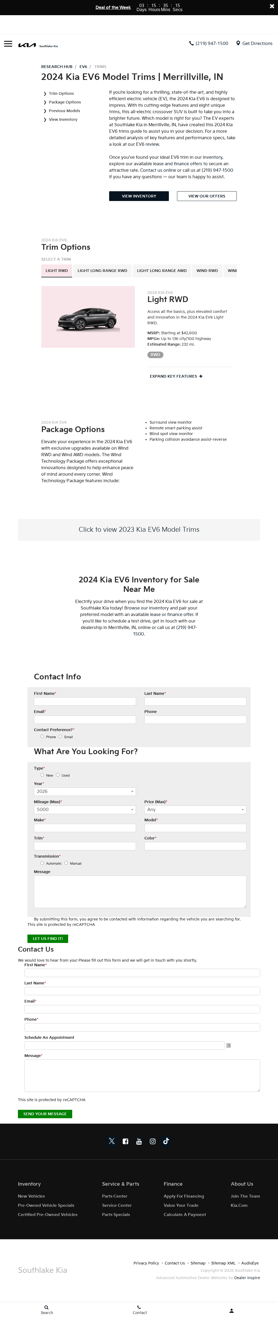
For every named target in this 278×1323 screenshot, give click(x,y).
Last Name (155, 693)
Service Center (117, 1205)
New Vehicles (31, 1196)
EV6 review (147, 144)
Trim (39, 838)
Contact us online (158, 170)
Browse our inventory (146, 608)
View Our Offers (206, 196)
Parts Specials (116, 1214)
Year (39, 784)
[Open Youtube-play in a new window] (139, 1141)
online (144, 627)
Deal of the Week (113, 7)
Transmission (47, 856)
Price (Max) (155, 802)
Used (66, 776)
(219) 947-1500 (217, 170)
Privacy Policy (146, 1263)
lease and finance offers (177, 164)
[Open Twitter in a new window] (111, 1141)
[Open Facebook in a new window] (125, 1141)
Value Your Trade (181, 1205)
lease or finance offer (171, 614)
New (49, 776)
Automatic (54, 864)
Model (151, 820)
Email (40, 711)
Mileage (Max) (48, 802)
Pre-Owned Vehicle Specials (46, 1205)
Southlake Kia (48, 46)
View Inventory (63, 119)
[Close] (272, 6)
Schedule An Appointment (49, 1037)
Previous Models (64, 111)
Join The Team (245, 1196)
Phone (150, 711)
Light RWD (57, 270)
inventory (212, 157)
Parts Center (114, 1196)
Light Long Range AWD (162, 270)
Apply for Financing (184, 1196)
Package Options (65, 102)
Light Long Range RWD (102, 270)
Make (40, 820)
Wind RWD (207, 270)
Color (150, 838)
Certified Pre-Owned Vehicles (47, 1214)
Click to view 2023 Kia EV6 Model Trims (139, 530)
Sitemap (198, 1263)
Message (42, 872)
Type (39, 768)
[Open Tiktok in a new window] (166, 1141)
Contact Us (175, 1263)
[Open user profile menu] (231, 1311)
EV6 (83, 66)
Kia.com (239, 1205)
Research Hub (56, 66)
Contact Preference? (54, 730)
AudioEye (250, 1263)
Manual (75, 864)
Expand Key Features (173, 376)
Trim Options (61, 93)
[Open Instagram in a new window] (152, 1141)
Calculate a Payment (185, 1214)
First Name (45, 693)
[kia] (27, 44)
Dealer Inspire (247, 1278)
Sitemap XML (223, 1263)
